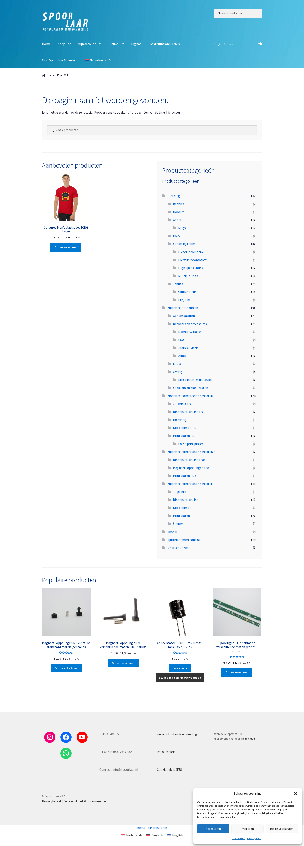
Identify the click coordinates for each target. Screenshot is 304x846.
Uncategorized (178, 547)
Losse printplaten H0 (193, 444)
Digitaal (136, 44)
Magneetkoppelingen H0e (191, 468)
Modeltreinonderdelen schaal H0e (191, 451)
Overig (177, 372)
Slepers (178, 523)
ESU (181, 340)
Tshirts (178, 284)
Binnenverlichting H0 (188, 412)
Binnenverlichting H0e (189, 460)
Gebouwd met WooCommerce (85, 801)
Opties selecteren (66, 247)
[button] (296, 794)
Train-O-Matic (188, 348)
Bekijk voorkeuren (281, 829)
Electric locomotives (193, 260)
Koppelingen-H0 (184, 427)
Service (172, 532)
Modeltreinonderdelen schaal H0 (191, 396)
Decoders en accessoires (190, 324)
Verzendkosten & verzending (177, 734)
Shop (61, 44)
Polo (176, 236)
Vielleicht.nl (248, 739)
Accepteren (213, 829)
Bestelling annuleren (165, 44)
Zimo (182, 355)
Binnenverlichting (186, 499)
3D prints (179, 492)
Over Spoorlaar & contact (60, 60)
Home (46, 44)
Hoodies (178, 212)
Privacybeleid (254, 838)
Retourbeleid (166, 752)
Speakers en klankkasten (190, 388)
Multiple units (188, 276)
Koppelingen (182, 508)
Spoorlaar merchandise (184, 540)
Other (177, 220)
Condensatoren (184, 316)
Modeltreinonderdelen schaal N (190, 484)
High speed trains (190, 268)
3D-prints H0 (182, 403)
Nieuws (113, 44)
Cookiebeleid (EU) (169, 769)
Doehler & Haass (189, 332)
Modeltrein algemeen (183, 308)
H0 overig (179, 420)
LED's (177, 364)
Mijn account (87, 44)
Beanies (178, 204)
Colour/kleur (187, 292)
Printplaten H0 (183, 436)
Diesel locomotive (191, 252)
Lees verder (180, 668)
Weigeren (247, 829)
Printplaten (181, 516)
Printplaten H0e (184, 475)
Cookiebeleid (238, 838)
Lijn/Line (184, 300)
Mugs (182, 228)
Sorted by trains (184, 244)
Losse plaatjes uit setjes (195, 379)
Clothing (174, 196)
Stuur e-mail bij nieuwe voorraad (180, 677)
